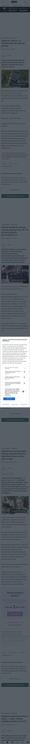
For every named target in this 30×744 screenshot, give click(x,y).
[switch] (24, 372)
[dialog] (15, 372)
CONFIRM (9, 398)
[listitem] (15, 368)
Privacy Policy (24, 404)
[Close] (26, 339)
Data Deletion (5, 404)
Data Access (15, 404)
